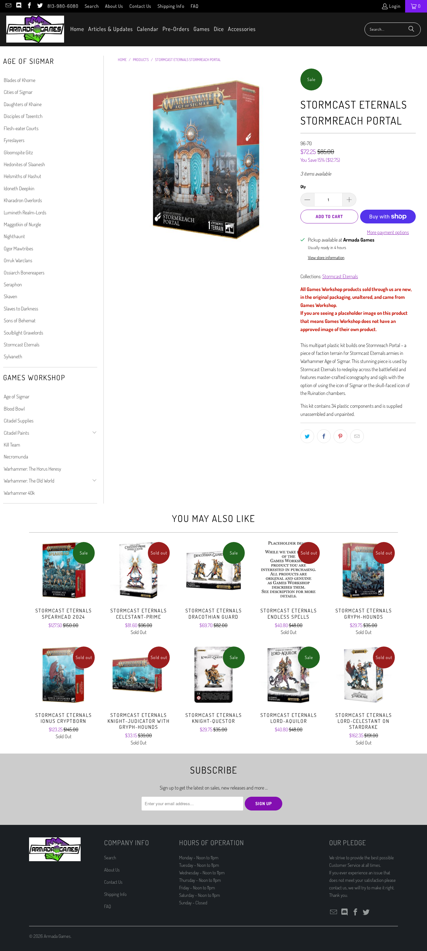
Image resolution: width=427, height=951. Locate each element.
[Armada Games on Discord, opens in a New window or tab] (18, 6)
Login (394, 6)
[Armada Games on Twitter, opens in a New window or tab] (39, 6)
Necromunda (16, 456)
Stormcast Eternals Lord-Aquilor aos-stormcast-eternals (288, 674)
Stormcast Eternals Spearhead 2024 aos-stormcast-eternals (63, 570)
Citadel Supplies (18, 420)
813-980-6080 (63, 6)
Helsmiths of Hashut (22, 176)
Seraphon (13, 284)
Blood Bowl (14, 409)
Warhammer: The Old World (29, 481)
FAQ (194, 6)
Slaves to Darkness (21, 308)
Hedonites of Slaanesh (24, 164)
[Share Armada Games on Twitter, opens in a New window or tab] (307, 436)
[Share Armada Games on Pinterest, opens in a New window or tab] (340, 436)
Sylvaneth (13, 356)
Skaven (10, 296)
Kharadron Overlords (23, 200)
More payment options (388, 232)
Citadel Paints (16, 433)
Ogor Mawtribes (18, 248)
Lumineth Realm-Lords (25, 212)
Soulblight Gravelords (23, 333)
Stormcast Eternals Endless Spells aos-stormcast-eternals (288, 570)
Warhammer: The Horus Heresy (32, 469)
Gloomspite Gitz (18, 152)
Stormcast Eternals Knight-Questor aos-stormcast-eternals (213, 674)
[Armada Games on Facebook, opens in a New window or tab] (29, 6)
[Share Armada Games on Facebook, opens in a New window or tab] (324, 436)
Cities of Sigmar (18, 92)
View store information (326, 257)
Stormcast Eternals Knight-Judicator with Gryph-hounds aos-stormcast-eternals (138, 674)
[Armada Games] (35, 29)
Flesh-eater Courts (21, 128)
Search (92, 6)
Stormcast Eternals (21, 344)
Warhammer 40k (19, 493)
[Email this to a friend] (357, 436)
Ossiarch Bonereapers (24, 272)
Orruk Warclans (18, 260)
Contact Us (140, 6)
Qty (303, 186)
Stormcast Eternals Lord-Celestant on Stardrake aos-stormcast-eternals (363, 674)
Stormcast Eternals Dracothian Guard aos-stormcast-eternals (213, 570)
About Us (114, 6)
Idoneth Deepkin (19, 188)
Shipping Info (171, 6)
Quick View (63, 584)
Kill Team (12, 445)
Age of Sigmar (16, 396)
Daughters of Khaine (23, 104)
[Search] (411, 29)
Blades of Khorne (19, 80)
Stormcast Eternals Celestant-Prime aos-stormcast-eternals (138, 570)
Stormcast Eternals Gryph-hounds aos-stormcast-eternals (363, 570)
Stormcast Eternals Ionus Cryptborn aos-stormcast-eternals (63, 674)
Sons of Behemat (20, 320)
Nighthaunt (14, 236)
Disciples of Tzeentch (23, 116)
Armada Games (57, 936)
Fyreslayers (14, 140)
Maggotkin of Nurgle (22, 224)
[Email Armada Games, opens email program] (8, 6)
